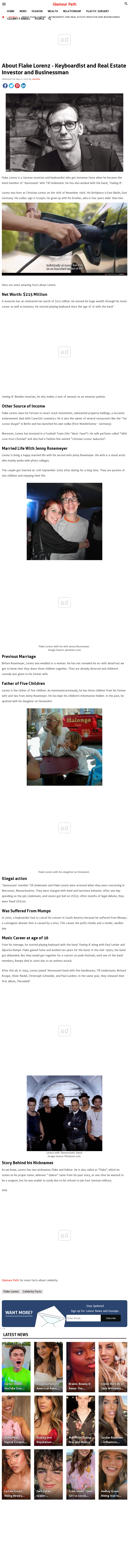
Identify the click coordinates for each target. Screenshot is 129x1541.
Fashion (37, 11)
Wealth (53, 11)
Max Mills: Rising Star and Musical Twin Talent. (80, 1442)
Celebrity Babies (18, 18)
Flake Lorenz (11, 1291)
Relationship (72, 11)
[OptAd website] (115, 274)
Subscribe (111, 1318)
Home (11, 11)
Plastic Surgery (97, 11)
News (23, 11)
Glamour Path (64, 4)
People (39, 18)
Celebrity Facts (32, 1291)
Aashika (36, 79)
